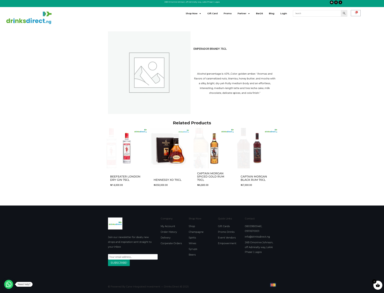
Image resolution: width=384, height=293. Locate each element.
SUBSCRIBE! (119, 262)
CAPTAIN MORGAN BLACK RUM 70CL (254, 178)
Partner (242, 13)
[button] (8, 284)
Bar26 (259, 13)
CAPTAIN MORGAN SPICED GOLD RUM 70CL (210, 177)
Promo (228, 13)
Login (283, 13)
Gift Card (212, 13)
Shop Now (192, 13)
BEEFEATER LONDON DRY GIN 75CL (125, 178)
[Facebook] (331, 2)
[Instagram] (336, 2)
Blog (271, 13)
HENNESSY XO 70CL (168, 180)
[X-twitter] (340, 2)
